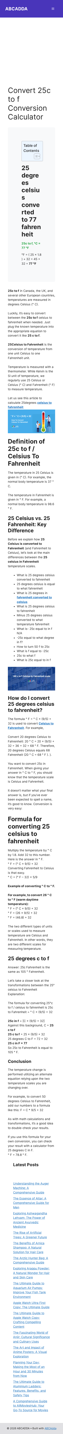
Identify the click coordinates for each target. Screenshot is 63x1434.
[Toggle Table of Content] (35, 156)
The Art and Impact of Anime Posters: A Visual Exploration (30, 1352)
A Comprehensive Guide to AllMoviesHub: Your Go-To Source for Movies (30, 1405)
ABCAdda (50, 1428)
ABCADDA (16, 8)
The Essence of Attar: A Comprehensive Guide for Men (31, 1203)
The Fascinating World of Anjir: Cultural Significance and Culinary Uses (31, 1337)
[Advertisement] (31, 49)
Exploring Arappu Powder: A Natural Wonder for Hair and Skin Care (31, 1273)
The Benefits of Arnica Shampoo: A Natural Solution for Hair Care (28, 1247)
